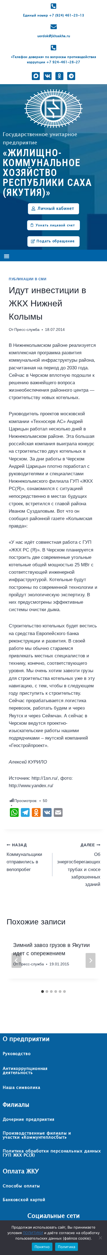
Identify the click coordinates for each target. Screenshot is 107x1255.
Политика (66, 1247)
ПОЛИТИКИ (33, 1233)
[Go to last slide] (16, 960)
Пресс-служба (27, 330)
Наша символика (21, 1087)
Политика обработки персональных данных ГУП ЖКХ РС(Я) (52, 1153)
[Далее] (90, 960)
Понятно (42, 1247)
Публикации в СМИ (28, 279)
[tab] (42, 991)
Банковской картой (24, 1200)
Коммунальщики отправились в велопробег (24, 857)
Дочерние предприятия (29, 1119)
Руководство (17, 1054)
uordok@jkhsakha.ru (53, 36)
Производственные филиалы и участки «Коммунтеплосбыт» (37, 1135)
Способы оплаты (21, 1186)
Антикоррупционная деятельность (25, 1070)
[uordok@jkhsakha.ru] (53, 27)
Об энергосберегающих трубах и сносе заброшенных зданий (78, 865)
